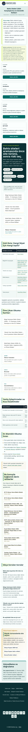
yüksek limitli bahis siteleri (14, 465)
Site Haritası (7, 691)
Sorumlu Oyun (6, 694)
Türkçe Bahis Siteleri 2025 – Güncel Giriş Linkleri (12, 539)
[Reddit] (15, 712)
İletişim (13, 688)
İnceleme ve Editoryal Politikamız (17, 694)
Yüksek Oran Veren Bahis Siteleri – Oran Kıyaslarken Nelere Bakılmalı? (12, 208)
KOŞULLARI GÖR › (14, 77)
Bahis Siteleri (20, 254)
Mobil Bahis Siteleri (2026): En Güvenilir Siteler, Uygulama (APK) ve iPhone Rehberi (13, 220)
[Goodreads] (15, 716)
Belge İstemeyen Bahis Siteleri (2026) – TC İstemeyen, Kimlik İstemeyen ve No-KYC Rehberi (13, 197)
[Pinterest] (18, 712)
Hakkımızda (7, 688)
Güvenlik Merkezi (10, 449)
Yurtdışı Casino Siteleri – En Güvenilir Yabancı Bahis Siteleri (13, 554)
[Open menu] (25, 3)
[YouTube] (4, 712)
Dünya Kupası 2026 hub (11, 647)
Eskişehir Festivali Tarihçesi (17, 691)
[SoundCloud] (12, 716)
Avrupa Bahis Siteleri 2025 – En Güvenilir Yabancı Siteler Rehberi (13, 505)
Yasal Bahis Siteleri (22, 292)
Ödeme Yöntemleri (21, 447)
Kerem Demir (6, 14)
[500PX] (21, 712)
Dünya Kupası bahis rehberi (12, 651)
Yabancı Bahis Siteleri (22, 285)
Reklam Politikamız (14, 697)
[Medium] (12, 712)
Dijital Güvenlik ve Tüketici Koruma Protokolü (14, 701)
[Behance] (24, 712)
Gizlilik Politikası (19, 688)
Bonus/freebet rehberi (10, 655)
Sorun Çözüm (16, 454)
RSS (20, 727)
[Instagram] (10, 712)
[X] (7, 712)
